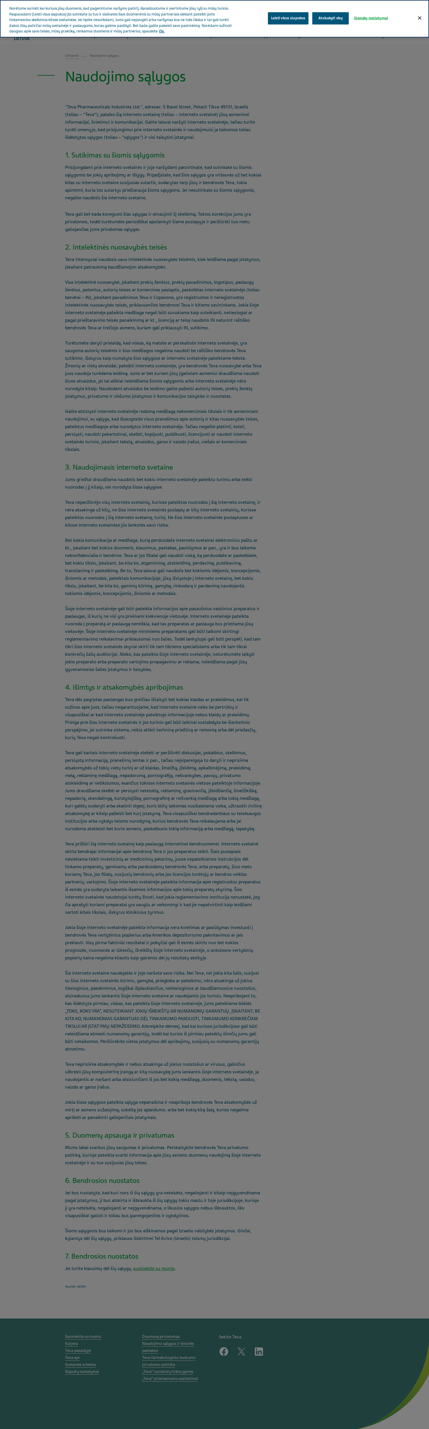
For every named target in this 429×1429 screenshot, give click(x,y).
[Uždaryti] (419, 17)
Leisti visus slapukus (288, 17)
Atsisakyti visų (330, 17)
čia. (162, 31)
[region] (214, 18)
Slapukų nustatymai (371, 17)
